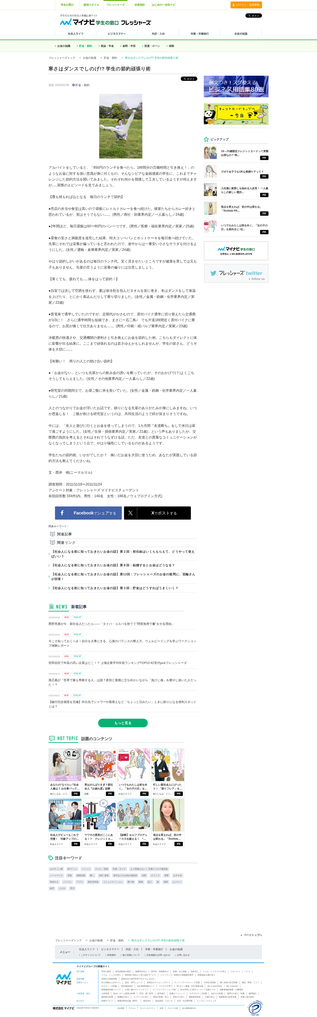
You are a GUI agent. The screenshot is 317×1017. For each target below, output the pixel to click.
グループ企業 (173, 1008)
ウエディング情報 (109, 986)
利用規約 (111, 955)
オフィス (155, 875)
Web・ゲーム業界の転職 (124, 993)
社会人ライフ (125, 794)
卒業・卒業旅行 (154, 949)
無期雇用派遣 (195, 997)
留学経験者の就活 (123, 971)
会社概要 (121, 1008)
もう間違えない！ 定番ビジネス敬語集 (149, 869)
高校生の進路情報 (109, 979)
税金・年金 (107, 45)
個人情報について (131, 955)
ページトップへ (253, 935)
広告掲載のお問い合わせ (158, 955)
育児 (72, 888)
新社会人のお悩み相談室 (125, 875)
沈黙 (144, 875)
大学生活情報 (210, 982)
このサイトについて (90, 955)
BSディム (72, 869)
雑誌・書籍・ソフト (250, 982)
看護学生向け (141, 971)
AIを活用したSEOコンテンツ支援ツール (197, 990)
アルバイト (235, 971)
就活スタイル (91, 4)
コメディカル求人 (141, 997)
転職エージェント (177, 993)
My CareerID (232, 986)
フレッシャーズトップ (62, 57)
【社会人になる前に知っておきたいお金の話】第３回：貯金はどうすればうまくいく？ (115, 588)
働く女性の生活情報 (228, 982)
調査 (166, 882)
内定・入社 (132, 949)
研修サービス (107, 1001)
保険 (171, 45)
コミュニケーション (113, 882)
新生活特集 (93, 882)
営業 (166, 875)
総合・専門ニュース (134, 982)
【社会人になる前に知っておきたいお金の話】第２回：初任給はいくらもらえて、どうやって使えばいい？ (123, 554)
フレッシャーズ (116, 4)
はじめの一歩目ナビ (163, 4)
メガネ (62, 888)
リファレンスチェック (206, 1001)
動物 (141, 882)
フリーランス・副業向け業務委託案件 (176, 975)
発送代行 (147, 1001)
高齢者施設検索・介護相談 (231, 990)
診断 (86, 794)
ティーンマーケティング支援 (187, 982)
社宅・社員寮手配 (185, 1001)
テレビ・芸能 (101, 869)
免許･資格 (104, 875)
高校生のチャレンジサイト (158, 982)
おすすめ (177, 875)
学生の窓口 (67, 4)
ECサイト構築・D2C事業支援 (190, 986)
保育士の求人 (179, 997)
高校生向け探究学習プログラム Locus (137, 979)
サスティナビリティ (147, 1008)
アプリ (80, 882)
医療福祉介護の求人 (206, 975)
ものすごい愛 (56, 869)
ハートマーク (56, 875)
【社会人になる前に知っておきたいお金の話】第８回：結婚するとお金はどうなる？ (113, 565)
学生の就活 (106, 971)
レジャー (177, 882)
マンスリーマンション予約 (164, 990)
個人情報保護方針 (189, 1008)
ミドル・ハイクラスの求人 (214, 971)
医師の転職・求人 (161, 997)
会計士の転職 (217, 993)
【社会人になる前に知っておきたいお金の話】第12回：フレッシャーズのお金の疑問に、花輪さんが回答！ (123, 576)
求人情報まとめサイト (111, 982)
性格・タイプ (119, 869)
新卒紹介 (161, 993)
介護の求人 (210, 997)
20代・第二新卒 (146, 993)
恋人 (150, 882)
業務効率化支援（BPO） (128, 1001)
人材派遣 (105, 993)
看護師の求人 (123, 997)
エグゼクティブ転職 (198, 993)
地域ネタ (54, 882)
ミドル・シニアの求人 (111, 975)
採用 (161, 1008)
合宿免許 (140, 4)
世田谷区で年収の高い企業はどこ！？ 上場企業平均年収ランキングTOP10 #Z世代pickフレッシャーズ (118, 663)
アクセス (132, 1008)
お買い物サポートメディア (136, 990)
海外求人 (195, 971)
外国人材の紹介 (247, 997)
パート (247, 971)
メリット (86, 869)
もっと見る (123, 723)
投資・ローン (152, 45)
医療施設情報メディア (111, 990)
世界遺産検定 (127, 986)
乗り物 (130, 882)
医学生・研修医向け (160, 971)
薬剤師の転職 (107, 997)
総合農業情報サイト (146, 986)
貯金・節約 (85, 45)
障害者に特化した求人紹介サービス (140, 975)
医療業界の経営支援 (227, 997)
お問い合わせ (183, 955)
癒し (92, 875)
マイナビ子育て (166, 986)
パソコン (67, 882)
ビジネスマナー (110, 949)
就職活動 (81, 875)
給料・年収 (129, 45)
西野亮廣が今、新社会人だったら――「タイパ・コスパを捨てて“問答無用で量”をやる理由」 (111, 624)
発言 (52, 888)
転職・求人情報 (180, 971)
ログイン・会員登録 (247, 4)
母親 (69, 875)
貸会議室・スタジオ (164, 1001)
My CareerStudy (214, 986)
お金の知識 (63, 45)
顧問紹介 (253, 993)
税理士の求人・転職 (236, 993)
